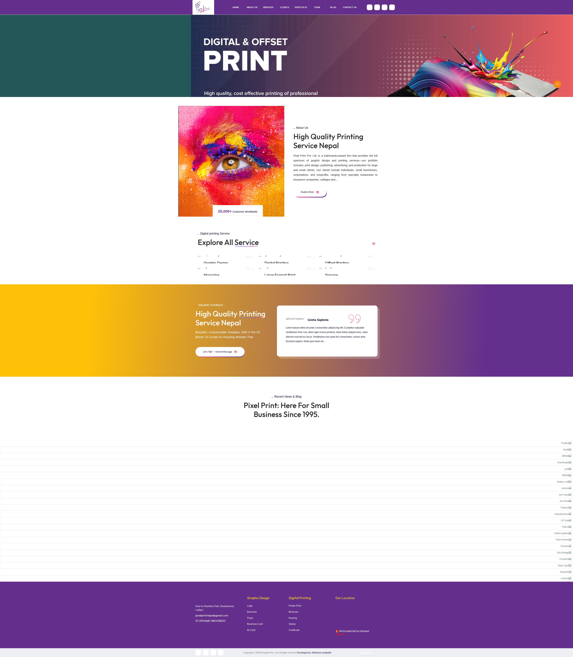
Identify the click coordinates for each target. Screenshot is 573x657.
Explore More (308, 192)
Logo (249, 605)
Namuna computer (321, 652)
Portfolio (301, 7)
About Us (252, 7)
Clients (284, 7)
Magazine (211, 275)
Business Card (255, 624)
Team (317, 7)
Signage (331, 275)
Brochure (252, 612)
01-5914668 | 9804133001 (210, 621)
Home (236, 7)
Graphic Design (216, 263)
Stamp (292, 624)
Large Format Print (279, 275)
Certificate (294, 630)
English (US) (366, 652)
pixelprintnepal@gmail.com (211, 615)
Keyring (293, 618)
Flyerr (250, 618)
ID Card (251, 630)
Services (268, 7)
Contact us (349, 7)
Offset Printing (337, 263)
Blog (333, 7)
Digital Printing (276, 263)
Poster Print (295, 605)
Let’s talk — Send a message (218, 351)
